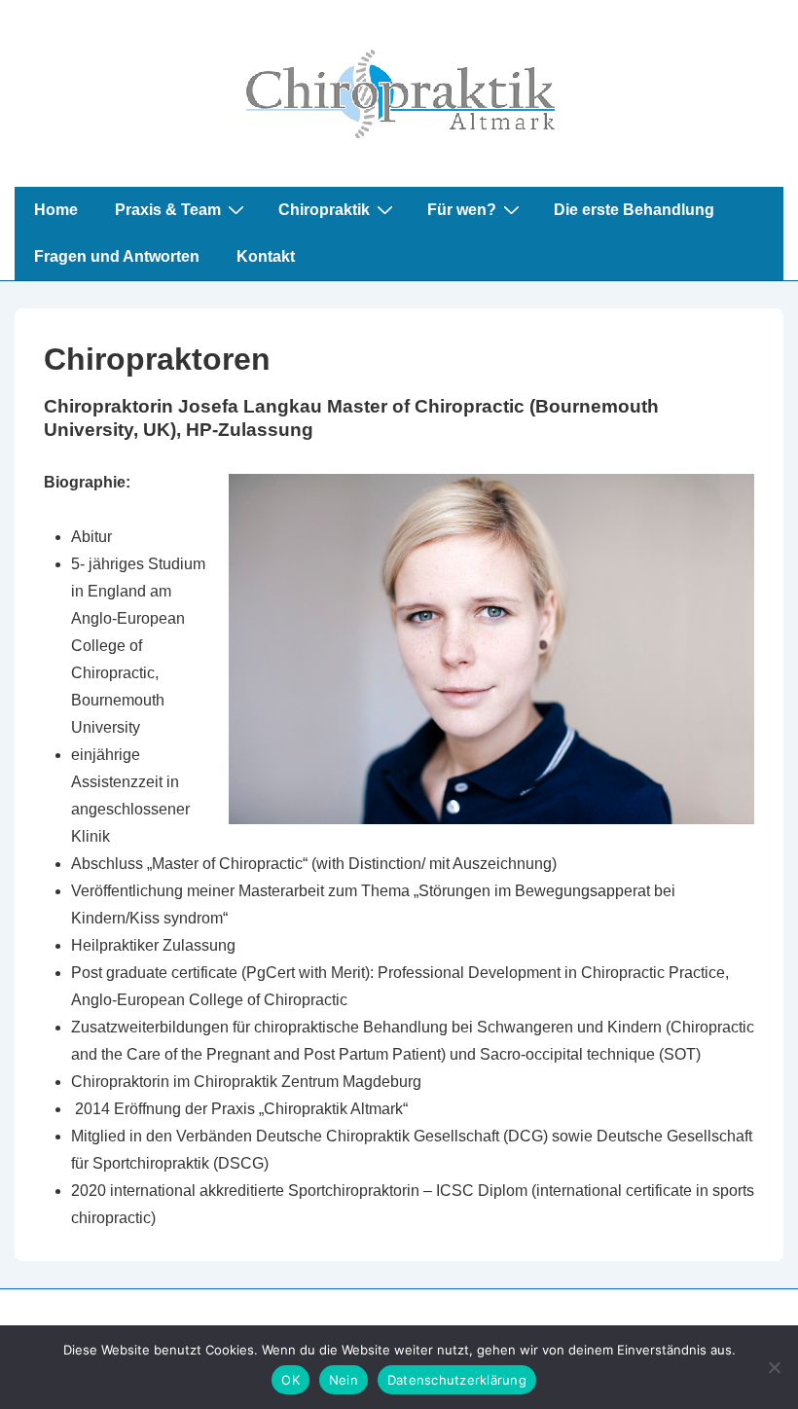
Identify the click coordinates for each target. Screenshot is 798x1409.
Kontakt (265, 256)
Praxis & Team (168, 209)
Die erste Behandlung (634, 209)
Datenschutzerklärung (456, 1380)
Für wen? (461, 209)
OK (290, 1380)
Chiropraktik (324, 209)
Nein (343, 1380)
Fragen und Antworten (117, 256)
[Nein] (773, 1367)
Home (56, 209)
